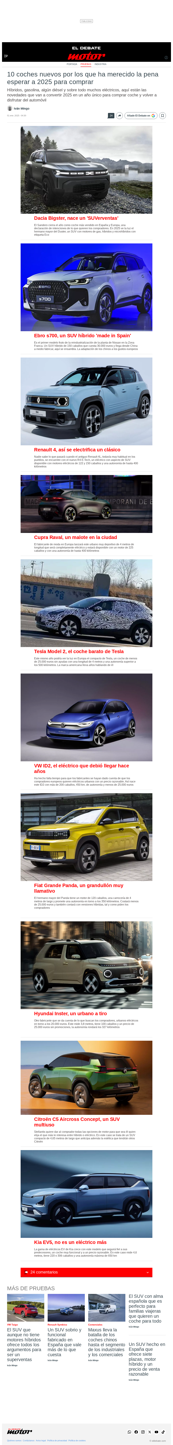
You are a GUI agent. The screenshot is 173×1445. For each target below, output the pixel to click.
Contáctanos (28, 1440)
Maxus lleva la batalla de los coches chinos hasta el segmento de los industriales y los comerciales (106, 1342)
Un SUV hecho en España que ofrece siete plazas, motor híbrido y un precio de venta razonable (147, 1359)
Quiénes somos (14, 1440)
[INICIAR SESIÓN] (166, 58)
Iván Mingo (21, 108)
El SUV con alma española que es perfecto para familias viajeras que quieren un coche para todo (146, 1309)
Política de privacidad (57, 1440)
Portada (72, 64)
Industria (100, 64)
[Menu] (4, 50)
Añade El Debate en (138, 115)
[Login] (166, 58)
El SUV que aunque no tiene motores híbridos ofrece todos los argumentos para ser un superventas (24, 1344)
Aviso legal (41, 1440)
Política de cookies (77, 1440)
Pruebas (86, 64)
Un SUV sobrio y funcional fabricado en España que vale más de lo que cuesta (64, 1342)
